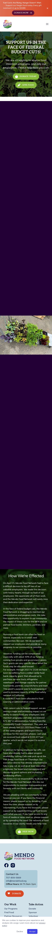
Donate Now (21, 13)
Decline (20, 931)
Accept (32, 931)
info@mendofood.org (16, 880)
